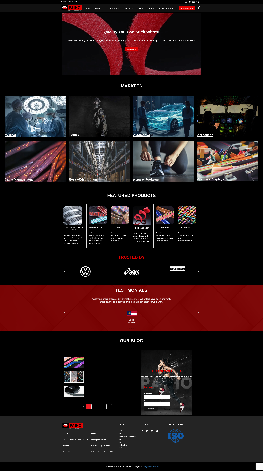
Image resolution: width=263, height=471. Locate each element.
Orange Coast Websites (151, 467)
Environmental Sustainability (128, 436)
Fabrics (119, 227)
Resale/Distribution (83, 179)
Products (114, 8)
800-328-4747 (194, 2)
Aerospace (205, 135)
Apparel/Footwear (146, 179)
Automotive (141, 135)
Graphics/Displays (210, 179)
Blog (140, 8)
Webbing (165, 227)
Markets (99, 8)
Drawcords (186, 227)
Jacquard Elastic (97, 227)
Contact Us (187, 8)
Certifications (166, 8)
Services (128, 8)
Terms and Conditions (126, 451)
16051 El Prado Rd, (70, 440)
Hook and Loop (142, 228)
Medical (10, 135)
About (151, 8)
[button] (64, 271)
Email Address (149, 393)
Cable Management (19, 179)
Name (146, 401)
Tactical (74, 134)
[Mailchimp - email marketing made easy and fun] (166, 411)
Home (87, 8)
